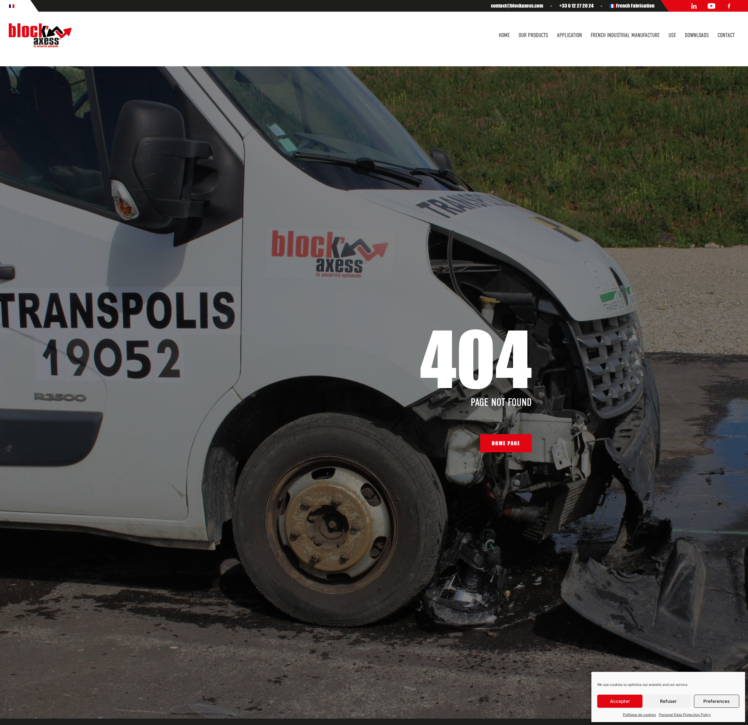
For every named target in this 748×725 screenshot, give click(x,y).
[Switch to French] (11, 6)
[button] (506, 443)
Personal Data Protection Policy (685, 714)
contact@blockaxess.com (517, 6)
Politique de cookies (639, 714)
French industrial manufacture (625, 35)
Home (504, 35)
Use (672, 35)
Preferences (716, 701)
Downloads (697, 35)
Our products (533, 35)
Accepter (620, 701)
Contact (726, 35)
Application (569, 35)
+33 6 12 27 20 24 (576, 6)
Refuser (668, 701)
